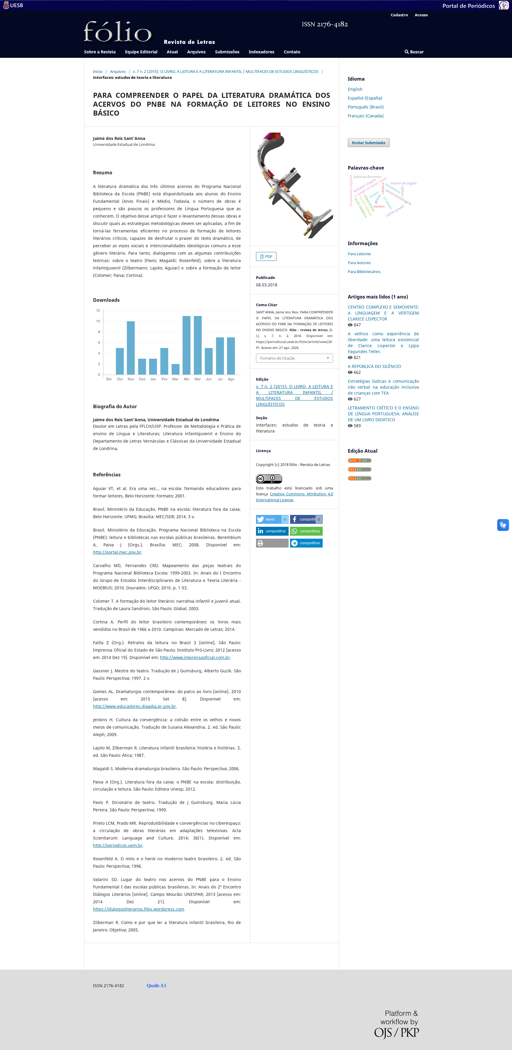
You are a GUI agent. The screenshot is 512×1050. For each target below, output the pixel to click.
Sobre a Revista (100, 52)
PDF (268, 256)
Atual (172, 52)
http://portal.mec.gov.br (117, 552)
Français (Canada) (366, 116)
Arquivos (196, 52)
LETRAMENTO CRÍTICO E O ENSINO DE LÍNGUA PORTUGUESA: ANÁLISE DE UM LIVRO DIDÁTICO (383, 413)
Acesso (421, 14)
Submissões (227, 52)
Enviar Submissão (368, 142)
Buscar (416, 52)
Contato (292, 52)
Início (98, 71)
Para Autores (359, 262)
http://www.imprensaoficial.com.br (195, 657)
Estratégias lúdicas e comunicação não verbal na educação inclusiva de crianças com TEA (383, 387)
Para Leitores (359, 253)
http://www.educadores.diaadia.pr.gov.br (134, 706)
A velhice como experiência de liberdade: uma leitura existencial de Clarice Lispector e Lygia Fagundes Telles (383, 342)
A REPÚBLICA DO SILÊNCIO (374, 366)
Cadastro (399, 14)
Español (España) (365, 98)
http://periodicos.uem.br (118, 845)
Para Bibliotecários (364, 271)
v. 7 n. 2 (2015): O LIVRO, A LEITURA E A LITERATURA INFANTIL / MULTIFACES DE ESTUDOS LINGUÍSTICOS (226, 71)
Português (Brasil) (366, 107)
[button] (272, 519)
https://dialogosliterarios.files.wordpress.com (138, 909)
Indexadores (261, 52)
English (355, 89)
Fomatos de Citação (277, 358)
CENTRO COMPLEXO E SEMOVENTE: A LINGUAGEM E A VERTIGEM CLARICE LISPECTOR (383, 313)
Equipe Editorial (141, 52)
